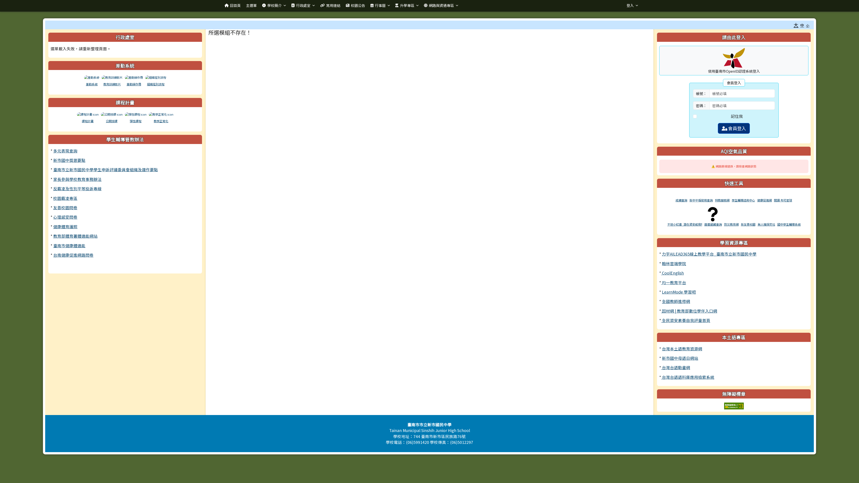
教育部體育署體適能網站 (75, 236)
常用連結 (333, 5)
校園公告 (358, 5)
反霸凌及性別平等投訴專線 (77, 188)
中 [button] (802, 25)
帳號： (701, 93)
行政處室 (303, 5)
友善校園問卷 (65, 207)
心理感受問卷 (65, 217)
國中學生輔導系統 (789, 224)
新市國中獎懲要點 (69, 160)
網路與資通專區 (441, 5)
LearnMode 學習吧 (679, 292)
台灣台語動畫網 (675, 367)
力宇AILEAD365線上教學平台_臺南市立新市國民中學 (709, 254)
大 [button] (796, 24)
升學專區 (407, 5)
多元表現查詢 (65, 151)
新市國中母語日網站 (680, 358)
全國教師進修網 (676, 301)
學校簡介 (274, 5)
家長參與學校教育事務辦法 (77, 179)
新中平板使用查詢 (701, 200)
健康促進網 (764, 200)
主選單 (251, 5)
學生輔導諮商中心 (743, 200)
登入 (630, 5)
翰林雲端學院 (674, 263)
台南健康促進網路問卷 (73, 255)
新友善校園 (748, 224)
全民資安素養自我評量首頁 (685, 320)
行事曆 (380, 5)
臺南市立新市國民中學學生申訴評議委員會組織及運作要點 (105, 169)
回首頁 (235, 5)
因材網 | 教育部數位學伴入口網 (689, 311)
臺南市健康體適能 (69, 245)
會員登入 (736, 128)
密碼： (701, 105)
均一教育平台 (673, 282)
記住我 (737, 116)
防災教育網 (731, 224)
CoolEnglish (672, 273)
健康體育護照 (65, 226)
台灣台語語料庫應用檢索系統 (687, 377)
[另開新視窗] (681, 195)
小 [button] (807, 25)
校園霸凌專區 (65, 198)
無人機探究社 (766, 224)
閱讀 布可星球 (783, 200)
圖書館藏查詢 (713, 224)
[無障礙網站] (734, 405)
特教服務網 (722, 200)
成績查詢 (681, 200)
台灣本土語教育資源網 (682, 349)
